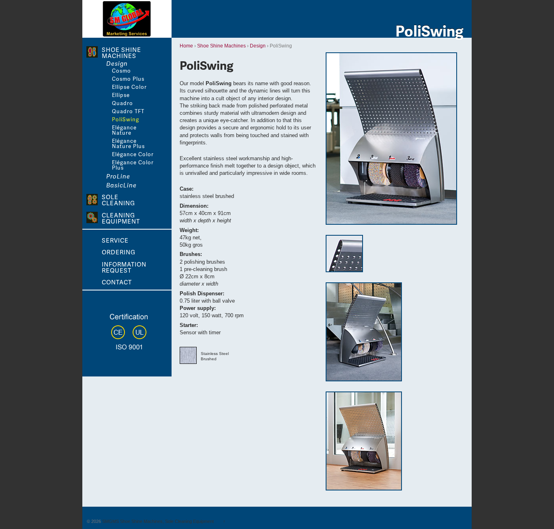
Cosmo (121, 70)
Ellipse (121, 95)
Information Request (124, 266)
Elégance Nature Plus (128, 143)
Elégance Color (133, 154)
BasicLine (121, 185)
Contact (117, 281)
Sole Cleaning (118, 199)
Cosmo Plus (128, 79)
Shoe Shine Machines (221, 46)
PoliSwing (125, 119)
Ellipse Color (129, 87)
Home (186, 46)
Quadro (122, 103)
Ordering (118, 251)
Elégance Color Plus (133, 165)
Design (258, 46)
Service (115, 239)
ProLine (118, 176)
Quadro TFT (128, 111)
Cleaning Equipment (121, 217)
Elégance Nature (124, 130)
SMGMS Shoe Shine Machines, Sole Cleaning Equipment (158, 521)
